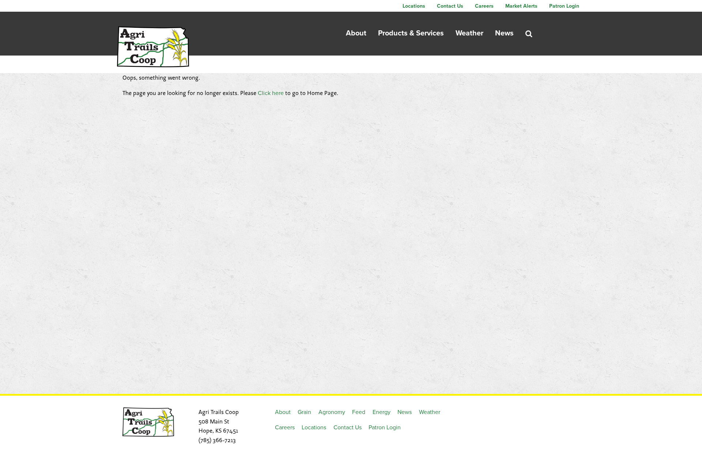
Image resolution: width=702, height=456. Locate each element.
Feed (358, 412)
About (356, 33)
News (504, 33)
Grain (304, 412)
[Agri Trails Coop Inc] (153, 46)
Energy (381, 412)
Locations (414, 6)
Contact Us (450, 6)
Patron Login (564, 6)
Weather (469, 33)
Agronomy (331, 412)
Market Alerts (521, 6)
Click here (271, 93)
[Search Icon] (528, 33)
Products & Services (411, 33)
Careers (484, 6)
